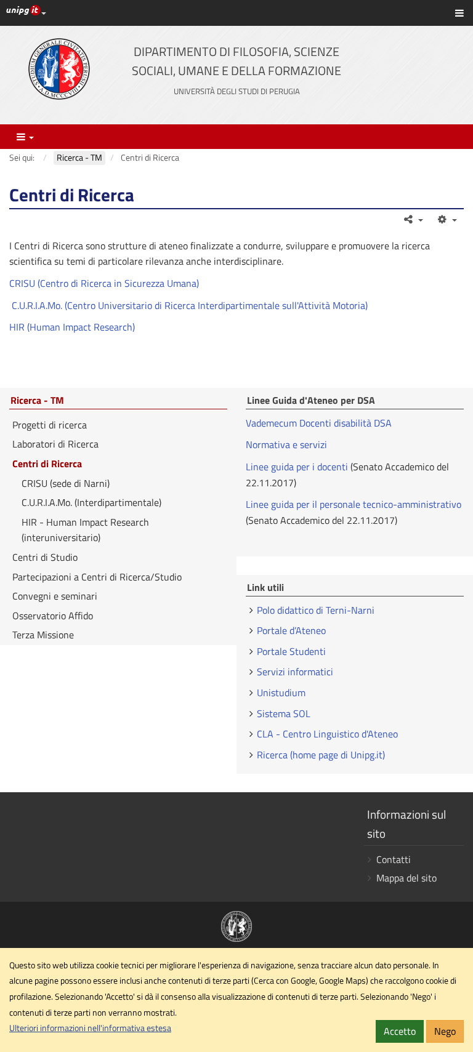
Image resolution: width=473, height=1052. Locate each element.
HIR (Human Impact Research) (72, 326)
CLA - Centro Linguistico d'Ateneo (327, 733)
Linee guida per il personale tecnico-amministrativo (353, 504)
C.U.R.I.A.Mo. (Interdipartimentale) (91, 502)
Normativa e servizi (286, 444)
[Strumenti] (446, 219)
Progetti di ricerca (49, 424)
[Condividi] (413, 219)
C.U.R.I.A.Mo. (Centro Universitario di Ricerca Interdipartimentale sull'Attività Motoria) (188, 305)
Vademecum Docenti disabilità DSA (319, 423)
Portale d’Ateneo (291, 630)
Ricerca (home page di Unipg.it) (321, 754)
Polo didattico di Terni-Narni (315, 610)
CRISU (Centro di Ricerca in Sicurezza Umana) (104, 283)
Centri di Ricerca (47, 463)
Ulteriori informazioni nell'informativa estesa (90, 1028)
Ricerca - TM (37, 400)
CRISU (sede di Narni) (66, 483)
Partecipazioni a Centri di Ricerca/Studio (97, 576)
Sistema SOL (283, 713)
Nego (445, 1031)
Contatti (393, 859)
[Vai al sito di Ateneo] (59, 69)
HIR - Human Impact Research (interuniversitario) (85, 530)
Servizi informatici (295, 671)
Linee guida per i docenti (297, 466)
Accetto (400, 1031)
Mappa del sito (406, 877)
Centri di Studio (45, 557)
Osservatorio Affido (52, 615)
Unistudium (281, 692)
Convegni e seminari (54, 595)
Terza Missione (43, 634)
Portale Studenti (291, 651)
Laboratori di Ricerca (55, 443)
